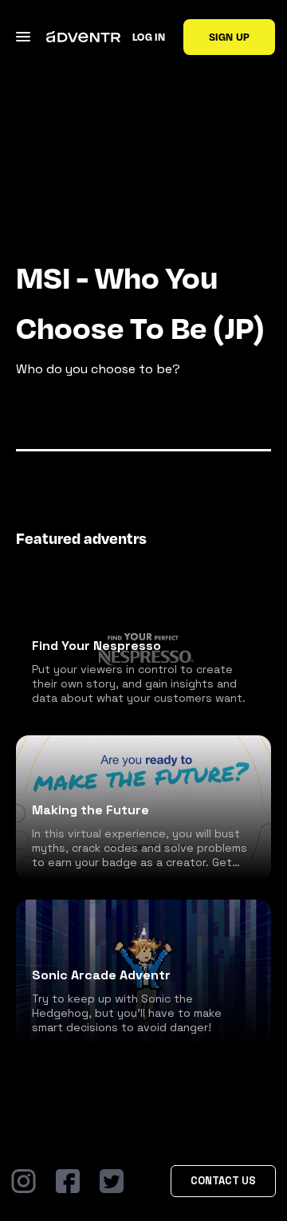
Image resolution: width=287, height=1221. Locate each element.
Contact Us (223, 1181)
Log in (148, 36)
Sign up (229, 36)
